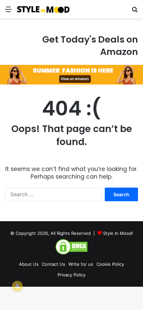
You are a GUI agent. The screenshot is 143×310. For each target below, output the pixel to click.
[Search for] (134, 11)
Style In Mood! (118, 233)
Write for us (81, 264)
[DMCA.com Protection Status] (71, 253)
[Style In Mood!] (43, 9)
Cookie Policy (110, 264)
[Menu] (8, 11)
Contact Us (53, 264)
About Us (29, 264)
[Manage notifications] (17, 286)
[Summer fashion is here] (71, 74)
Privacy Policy (71, 274)
